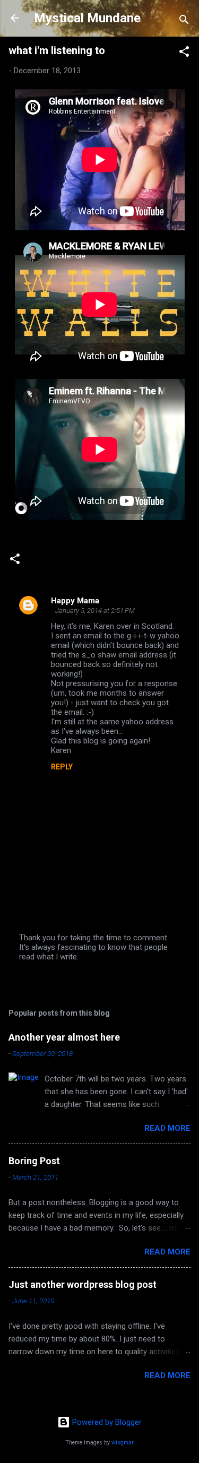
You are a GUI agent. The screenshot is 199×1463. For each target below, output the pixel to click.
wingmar (122, 1442)
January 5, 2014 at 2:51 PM (95, 610)
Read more (167, 1128)
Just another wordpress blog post (82, 1284)
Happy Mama (75, 600)
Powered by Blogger (106, 1422)
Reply (62, 767)
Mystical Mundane (87, 18)
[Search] (184, 21)
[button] (184, 53)
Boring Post (34, 1160)
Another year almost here (64, 1037)
